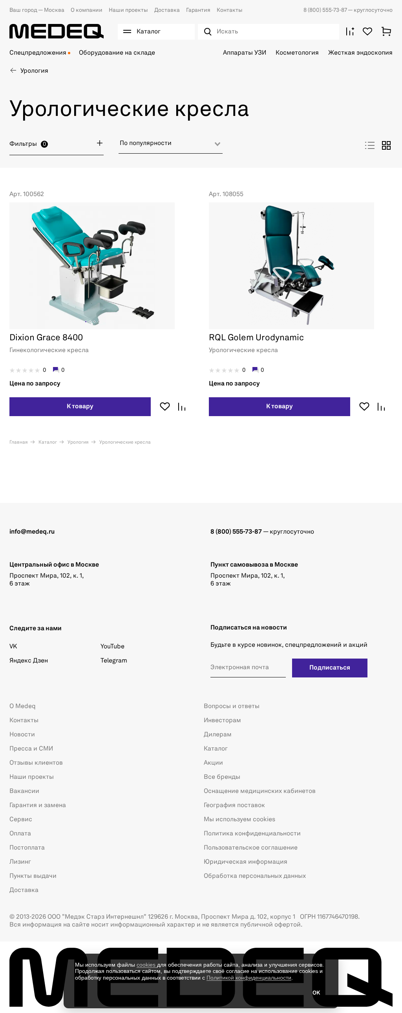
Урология (77, 442)
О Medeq (22, 706)
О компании (86, 10)
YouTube (112, 647)
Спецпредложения (37, 53)
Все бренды (222, 777)
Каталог (47, 442)
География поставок (234, 805)
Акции (213, 763)
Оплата (20, 834)
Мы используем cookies (239, 820)
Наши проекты (128, 10)
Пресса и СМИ (31, 749)
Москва (36, 10)
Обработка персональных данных (255, 876)
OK (316, 993)
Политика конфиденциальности (252, 834)
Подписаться (329, 668)
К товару (80, 407)
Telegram (113, 661)
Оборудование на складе (117, 53)
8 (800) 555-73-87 (325, 10)
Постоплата (27, 848)
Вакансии (24, 791)
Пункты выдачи (33, 876)
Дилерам (218, 735)
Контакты (230, 10)
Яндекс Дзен (28, 661)
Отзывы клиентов (36, 763)
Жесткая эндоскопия (360, 53)
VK (13, 647)
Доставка (167, 10)
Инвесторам (222, 721)
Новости (22, 735)
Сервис (20, 820)
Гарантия (198, 10)
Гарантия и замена (37, 805)
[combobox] (171, 146)
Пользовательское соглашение (251, 848)
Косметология (297, 53)
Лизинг (20, 862)
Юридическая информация (245, 862)
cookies (147, 965)
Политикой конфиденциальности (248, 977)
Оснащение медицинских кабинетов (260, 791)
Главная (18, 442)
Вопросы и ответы (231, 706)
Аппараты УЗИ (244, 53)
